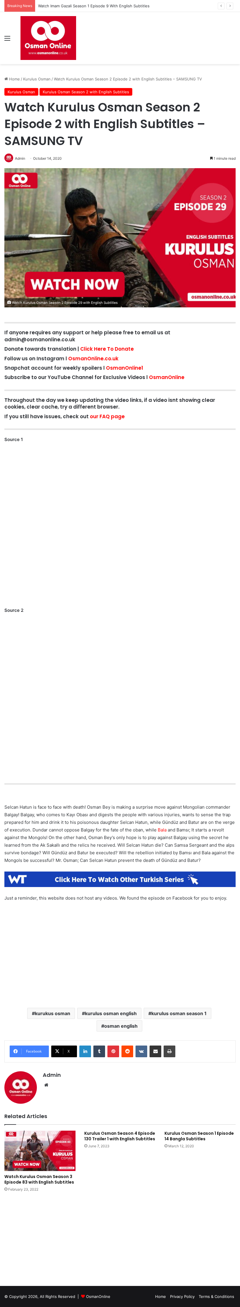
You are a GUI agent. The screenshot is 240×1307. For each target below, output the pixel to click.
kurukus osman (52, 1013)
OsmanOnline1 (124, 367)
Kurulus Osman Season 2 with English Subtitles (86, 91)
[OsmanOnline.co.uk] (48, 38)
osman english (121, 1026)
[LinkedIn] (85, 1051)
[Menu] (7, 40)
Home (14, 79)
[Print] (169, 1051)
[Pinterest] (113, 1051)
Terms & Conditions (216, 1296)
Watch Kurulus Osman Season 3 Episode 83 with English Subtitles (39, 1179)
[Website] (46, 1085)
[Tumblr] (99, 1051)
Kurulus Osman (37, 79)
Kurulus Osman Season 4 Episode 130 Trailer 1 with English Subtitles (119, 1136)
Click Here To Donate (107, 348)
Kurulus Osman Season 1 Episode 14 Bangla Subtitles (199, 1136)
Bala (162, 830)
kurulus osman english (111, 1013)
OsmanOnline (166, 377)
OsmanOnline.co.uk (93, 358)
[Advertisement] (120, 946)
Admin (52, 1075)
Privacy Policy (182, 1296)
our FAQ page (107, 416)
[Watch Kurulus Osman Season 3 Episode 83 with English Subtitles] (40, 1151)
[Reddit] (127, 1051)
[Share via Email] (155, 1051)
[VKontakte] (141, 1051)
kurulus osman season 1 (179, 1013)
